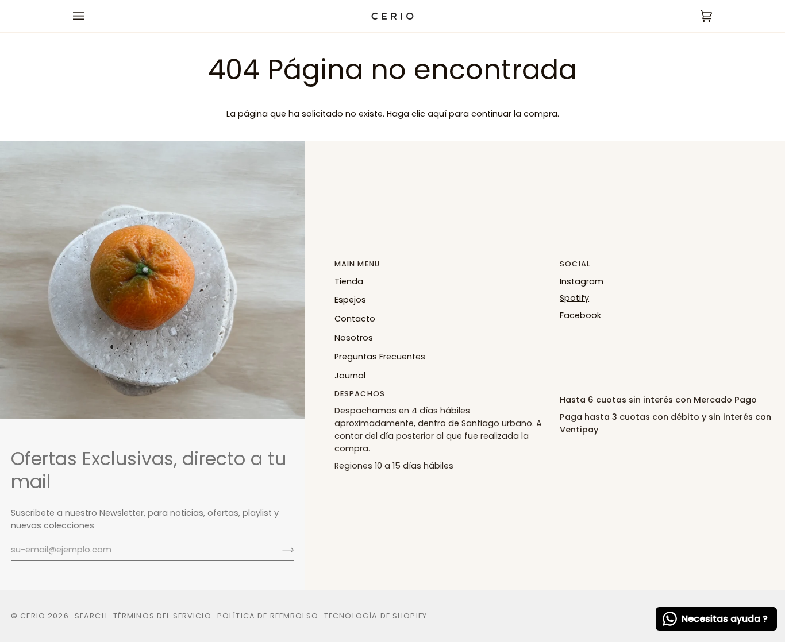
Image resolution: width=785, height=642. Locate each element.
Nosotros (353, 337)
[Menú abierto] (90, 16)
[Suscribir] (279, 549)
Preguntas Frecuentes (379, 356)
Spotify (574, 298)
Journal (349, 375)
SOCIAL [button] (575, 264)
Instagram (581, 281)
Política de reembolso (267, 616)
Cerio (32, 616)
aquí (437, 113)
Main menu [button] (357, 264)
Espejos (350, 299)
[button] (667, 391)
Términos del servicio (162, 616)
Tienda (348, 281)
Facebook (580, 315)
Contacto (354, 318)
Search (91, 616)
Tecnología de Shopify (375, 616)
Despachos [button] (359, 394)
